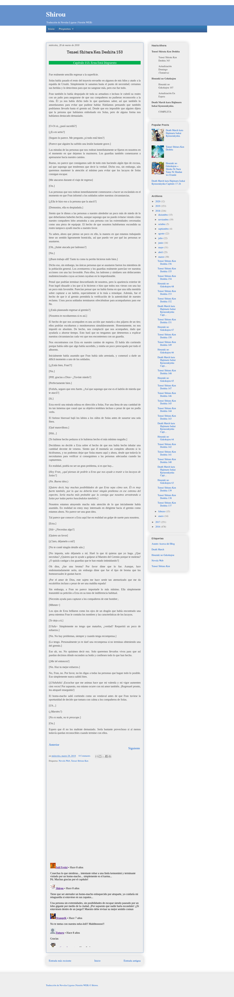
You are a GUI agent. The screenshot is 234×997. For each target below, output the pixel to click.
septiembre (163, 228)
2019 (158, 206)
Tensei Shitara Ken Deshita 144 (167, 410)
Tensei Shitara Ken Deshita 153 (167, 292)
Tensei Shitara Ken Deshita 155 (167, 270)
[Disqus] (95, 813)
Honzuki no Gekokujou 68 (166, 285)
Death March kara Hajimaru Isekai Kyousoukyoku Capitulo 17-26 (168, 182)
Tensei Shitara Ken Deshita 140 (167, 461)
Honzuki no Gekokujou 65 (166, 379)
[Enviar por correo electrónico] (96, 756)
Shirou (56, 14)
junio (161, 242)
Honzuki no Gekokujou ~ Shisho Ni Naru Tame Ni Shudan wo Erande (174, 169)
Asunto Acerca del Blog (163, 543)
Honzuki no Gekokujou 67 (166, 328)
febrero (162, 511)
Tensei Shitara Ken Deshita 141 (167, 453)
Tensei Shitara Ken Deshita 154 (167, 277)
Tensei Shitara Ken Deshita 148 (167, 372)
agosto (161, 233)
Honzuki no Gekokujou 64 (166, 438)
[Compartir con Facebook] (106, 756)
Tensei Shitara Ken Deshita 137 (167, 504)
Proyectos (65, 29)
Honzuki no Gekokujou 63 (166, 481)
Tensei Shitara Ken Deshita (175, 148)
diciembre (163, 214)
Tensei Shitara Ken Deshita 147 (167, 387)
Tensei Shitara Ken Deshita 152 (167, 300)
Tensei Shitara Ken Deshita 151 (167, 321)
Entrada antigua (132, 960)
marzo (161, 256)
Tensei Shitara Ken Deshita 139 (167, 489)
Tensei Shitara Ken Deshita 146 (167, 394)
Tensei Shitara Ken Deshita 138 (167, 496)
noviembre (163, 219)
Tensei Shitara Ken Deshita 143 (167, 417)
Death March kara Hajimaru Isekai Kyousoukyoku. (174, 133)
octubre (162, 224)
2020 (158, 201)
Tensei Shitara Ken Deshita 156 (167, 262)
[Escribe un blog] (100, 756)
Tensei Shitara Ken (79, 760)
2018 (158, 210)
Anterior (54, 744)
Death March (158, 549)
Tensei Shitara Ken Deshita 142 (167, 445)
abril (160, 252)
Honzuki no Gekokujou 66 (166, 351)
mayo (161, 247)
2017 (158, 522)
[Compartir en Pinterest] (110, 756)
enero (161, 516)
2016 (158, 526)
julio (160, 238)
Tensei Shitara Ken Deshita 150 (167, 336)
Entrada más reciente (60, 960)
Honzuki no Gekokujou (163, 555)
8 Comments (84, 755)
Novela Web (64, 760)
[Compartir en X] (103, 756)
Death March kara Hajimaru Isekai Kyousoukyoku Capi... (167, 310)
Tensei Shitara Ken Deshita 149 (167, 343)
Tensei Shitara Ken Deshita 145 (167, 402)
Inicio (51, 29)
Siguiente (134, 748)
